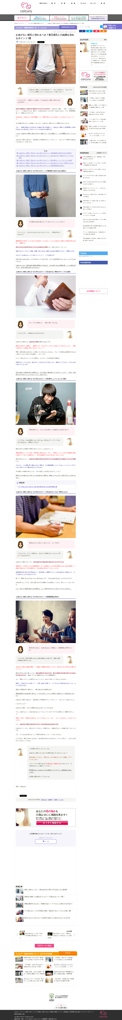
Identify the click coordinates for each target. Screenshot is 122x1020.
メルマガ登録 (37, 1012)
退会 (23, 1014)
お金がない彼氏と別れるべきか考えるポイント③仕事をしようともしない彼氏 (45, 160)
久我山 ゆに (44, 799)
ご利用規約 (65, 1012)
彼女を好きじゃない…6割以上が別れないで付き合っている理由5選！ (60, 936)
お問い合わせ (45, 1012)
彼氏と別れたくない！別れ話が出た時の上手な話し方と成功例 (45, 889)
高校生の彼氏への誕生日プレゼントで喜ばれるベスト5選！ (44, 896)
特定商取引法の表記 (75, 1012)
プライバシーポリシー (87, 1012)
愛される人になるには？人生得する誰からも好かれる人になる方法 (47, 918)
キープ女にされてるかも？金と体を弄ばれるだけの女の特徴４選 (37, 486)
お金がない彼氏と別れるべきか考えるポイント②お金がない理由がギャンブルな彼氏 (46, 157)
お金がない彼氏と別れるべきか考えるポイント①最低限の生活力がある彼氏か (45, 153)
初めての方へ (29, 1012)
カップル (61, 799)
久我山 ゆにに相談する (111, 27)
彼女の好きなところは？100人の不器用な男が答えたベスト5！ (31, 936)
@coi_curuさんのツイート (85, 256)
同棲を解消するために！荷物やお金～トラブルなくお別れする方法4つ (48, 904)
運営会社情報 (17, 1014)
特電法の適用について (55, 1012)
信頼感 (55, 799)
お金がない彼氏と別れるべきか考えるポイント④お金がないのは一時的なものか (46, 163)
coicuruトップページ (19, 23)
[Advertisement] (46, 865)
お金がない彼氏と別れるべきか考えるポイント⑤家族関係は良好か (41, 165)
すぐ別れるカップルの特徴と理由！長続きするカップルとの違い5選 (47, 911)
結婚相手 (50, 799)
